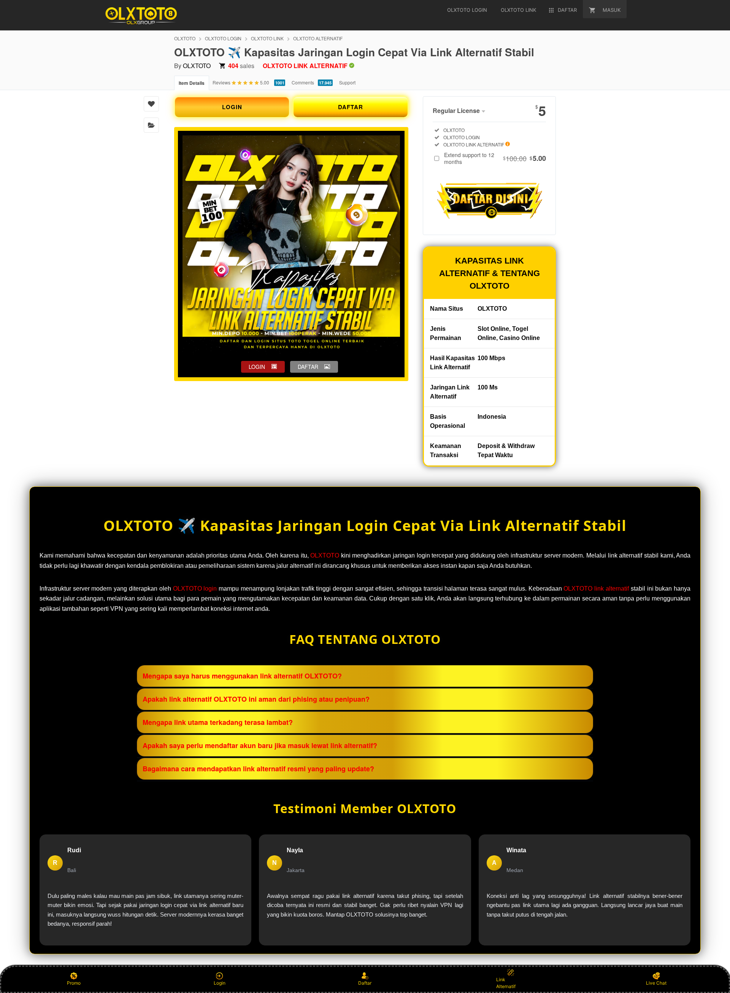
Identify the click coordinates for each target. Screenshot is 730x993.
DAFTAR (350, 107)
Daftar (364, 983)
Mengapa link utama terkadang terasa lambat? (218, 722)
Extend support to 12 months (495, 158)
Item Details (192, 82)
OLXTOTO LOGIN (223, 38)
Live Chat (656, 983)
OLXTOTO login (195, 588)
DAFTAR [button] (308, 366)
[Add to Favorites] (151, 103)
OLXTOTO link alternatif (596, 588)
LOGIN (232, 107)
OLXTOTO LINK (267, 38)
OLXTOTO (184, 38)
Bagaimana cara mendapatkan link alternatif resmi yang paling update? (258, 769)
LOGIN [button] (257, 366)
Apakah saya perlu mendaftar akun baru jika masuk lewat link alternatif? (260, 745)
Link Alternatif (506, 983)
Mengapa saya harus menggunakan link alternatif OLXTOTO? (242, 676)
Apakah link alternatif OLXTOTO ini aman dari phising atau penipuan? (256, 699)
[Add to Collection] (151, 125)
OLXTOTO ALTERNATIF (318, 38)
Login (219, 983)
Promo (74, 983)
